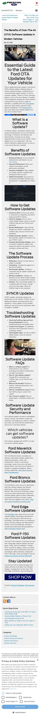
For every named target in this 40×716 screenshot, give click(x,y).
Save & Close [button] (20, 707)
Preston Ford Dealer (17, 585)
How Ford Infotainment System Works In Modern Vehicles (10, 17)
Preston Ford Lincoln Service (13, 638)
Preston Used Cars (10, 643)
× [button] (37, 660)
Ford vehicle (13, 162)
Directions (19, 10)
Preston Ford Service (11, 641)
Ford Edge (10, 514)
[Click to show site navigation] (36, 10)
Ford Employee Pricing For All (14, 618)
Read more (13, 689)
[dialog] (20, 687)
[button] (7, 10)
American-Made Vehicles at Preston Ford (18, 616)
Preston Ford (26, 107)
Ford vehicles (30, 103)
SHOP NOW (20, 577)
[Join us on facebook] (8, 601)
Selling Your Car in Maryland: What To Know (19, 625)
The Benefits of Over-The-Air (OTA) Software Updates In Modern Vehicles (20, 34)
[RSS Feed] (4, 601)
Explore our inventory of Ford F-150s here (18, 556)
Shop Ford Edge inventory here (15, 529)
